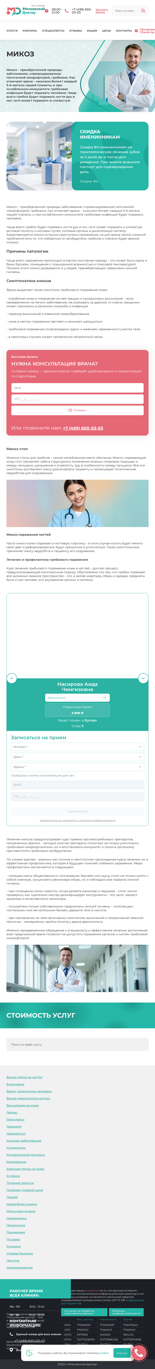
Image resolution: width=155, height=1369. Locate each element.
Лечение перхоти (20, 1183)
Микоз (35, 938)
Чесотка (12, 1260)
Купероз (13, 1176)
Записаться (77, 811)
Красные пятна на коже (25, 1169)
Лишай (12, 1197)
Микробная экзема (21, 1204)
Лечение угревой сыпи (24, 1190)
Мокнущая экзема (21, 1211)
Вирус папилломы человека (29, 1091)
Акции (92, 30)
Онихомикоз (16, 1218)
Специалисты (53, 30)
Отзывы (75, 30)
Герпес (11, 1112)
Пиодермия (15, 1232)
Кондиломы (16, 1148)
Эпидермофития (19, 1267)
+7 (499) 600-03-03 (83, 428)
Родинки (13, 1246)
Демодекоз (15, 1119)
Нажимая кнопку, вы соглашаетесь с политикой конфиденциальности (77, 820)
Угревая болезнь (19, 1253)
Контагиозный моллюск (25, 1155)
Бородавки (15, 1084)
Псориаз (13, 1239)
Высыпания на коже (22, 1105)
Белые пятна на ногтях (24, 1077)
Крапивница (16, 1162)
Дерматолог (16, 1133)
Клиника (30, 30)
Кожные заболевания (23, 1141)
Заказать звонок (101, 10)
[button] (104, 697)
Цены (106, 30)
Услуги (12, 30)
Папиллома (15, 1225)
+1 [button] (104, 697)
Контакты (124, 30)
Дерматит (14, 1126)
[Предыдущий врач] (11, 678)
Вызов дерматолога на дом (28, 1098)
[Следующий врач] (143, 678)
